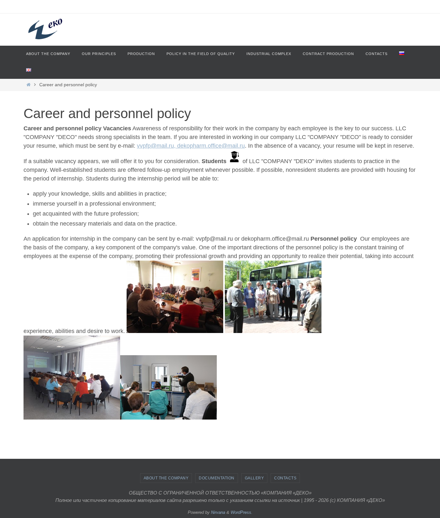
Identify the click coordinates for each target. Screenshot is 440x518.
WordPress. (242, 512)
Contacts (285, 478)
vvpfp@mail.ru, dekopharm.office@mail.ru (191, 146)
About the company (166, 478)
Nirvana (218, 512)
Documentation (216, 478)
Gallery (254, 478)
